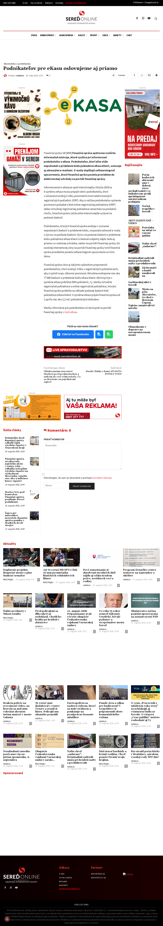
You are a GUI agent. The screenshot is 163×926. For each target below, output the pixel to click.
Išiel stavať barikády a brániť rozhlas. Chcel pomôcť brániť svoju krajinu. (112, 756)
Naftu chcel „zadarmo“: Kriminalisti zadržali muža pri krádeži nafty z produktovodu (81, 757)
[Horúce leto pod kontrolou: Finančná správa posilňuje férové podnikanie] (34, 494)
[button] (156, 18)
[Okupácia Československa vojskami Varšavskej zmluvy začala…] (49, 741)
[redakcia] (5, 76)
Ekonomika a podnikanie (17, 63)
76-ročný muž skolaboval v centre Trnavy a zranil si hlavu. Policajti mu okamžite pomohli (47, 709)
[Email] (149, 75)
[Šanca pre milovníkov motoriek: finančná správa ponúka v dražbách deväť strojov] (34, 515)
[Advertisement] (32, 18)
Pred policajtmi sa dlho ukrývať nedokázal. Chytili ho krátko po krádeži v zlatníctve (48, 617)
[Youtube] (149, 18)
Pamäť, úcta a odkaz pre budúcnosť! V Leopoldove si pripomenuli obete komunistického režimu (111, 710)
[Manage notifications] (7, 919)
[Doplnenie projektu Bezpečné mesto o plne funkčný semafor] (21, 557)
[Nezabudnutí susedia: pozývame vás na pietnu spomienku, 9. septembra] (17, 741)
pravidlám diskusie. (102, 477)
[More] (156, 75)
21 (126, 766)
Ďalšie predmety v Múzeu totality (14, 612)
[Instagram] (143, 18)
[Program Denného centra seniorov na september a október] (141, 557)
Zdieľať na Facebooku (75, 334)
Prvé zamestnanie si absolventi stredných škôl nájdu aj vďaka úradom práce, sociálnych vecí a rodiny (99, 575)
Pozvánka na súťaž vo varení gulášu (149, 231)
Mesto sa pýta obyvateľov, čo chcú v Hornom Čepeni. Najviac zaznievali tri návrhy (142, 299)
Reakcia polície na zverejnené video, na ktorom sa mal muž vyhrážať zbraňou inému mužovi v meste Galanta (17, 710)
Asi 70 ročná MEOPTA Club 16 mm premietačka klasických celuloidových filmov (60, 574)
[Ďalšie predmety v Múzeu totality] (17, 600)
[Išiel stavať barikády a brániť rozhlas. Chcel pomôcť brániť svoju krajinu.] (113, 741)
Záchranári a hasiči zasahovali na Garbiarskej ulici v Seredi (142, 276)
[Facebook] (137, 18)
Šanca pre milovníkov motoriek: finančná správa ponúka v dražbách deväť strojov (16, 519)
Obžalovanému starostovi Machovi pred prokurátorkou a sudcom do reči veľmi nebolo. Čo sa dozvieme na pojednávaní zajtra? (62, 376)
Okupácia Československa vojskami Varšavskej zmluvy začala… (48, 756)
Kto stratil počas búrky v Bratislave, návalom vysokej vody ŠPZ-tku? (145, 754)
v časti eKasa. (70, 312)
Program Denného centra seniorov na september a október (139, 572)
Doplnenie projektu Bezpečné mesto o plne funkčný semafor (17, 572)
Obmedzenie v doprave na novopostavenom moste (139, 331)
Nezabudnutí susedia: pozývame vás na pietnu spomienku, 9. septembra (16, 756)
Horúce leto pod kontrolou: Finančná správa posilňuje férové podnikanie (15, 497)
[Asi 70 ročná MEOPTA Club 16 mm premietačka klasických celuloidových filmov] (61, 557)
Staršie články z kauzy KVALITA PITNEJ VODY (104, 373)
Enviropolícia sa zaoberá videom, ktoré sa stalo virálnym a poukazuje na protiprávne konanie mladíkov (81, 710)
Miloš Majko (8, 579)
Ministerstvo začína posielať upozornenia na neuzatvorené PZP (144, 614)
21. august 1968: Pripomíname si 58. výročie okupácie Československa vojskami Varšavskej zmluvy (80, 618)
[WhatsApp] (141, 75)
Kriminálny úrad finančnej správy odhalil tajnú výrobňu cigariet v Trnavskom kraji (15, 443)
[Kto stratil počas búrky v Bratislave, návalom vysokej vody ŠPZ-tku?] (145, 741)
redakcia (20, 75)
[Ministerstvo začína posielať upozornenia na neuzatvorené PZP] (145, 600)
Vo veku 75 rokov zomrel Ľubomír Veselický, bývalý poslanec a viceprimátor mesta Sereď (111, 618)
